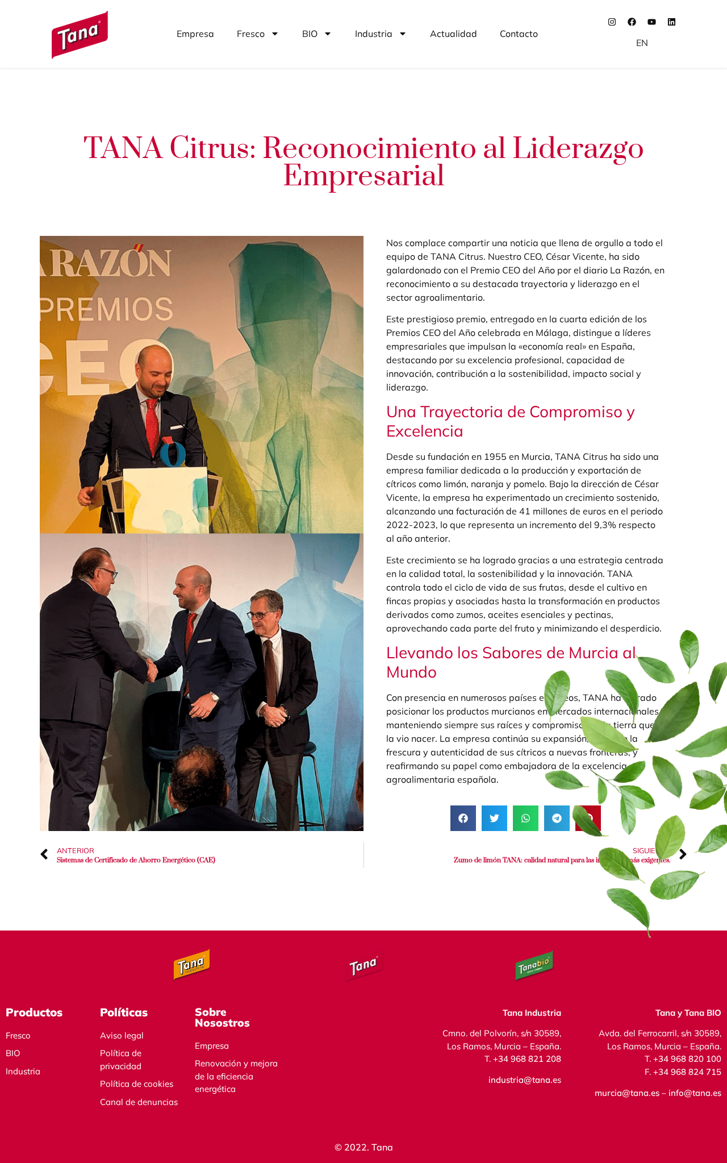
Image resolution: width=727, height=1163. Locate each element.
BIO (309, 33)
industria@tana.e (522, 1079)
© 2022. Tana (364, 1147)
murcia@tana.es (627, 1092)
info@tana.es (693, 1092)
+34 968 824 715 (687, 1071)
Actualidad (453, 33)
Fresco (251, 33)
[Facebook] (632, 21)
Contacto (519, 33)
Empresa (195, 33)
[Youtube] (652, 21)
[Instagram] (612, 21)
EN (642, 42)
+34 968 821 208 (527, 1058)
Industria (373, 33)
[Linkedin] (671, 21)
